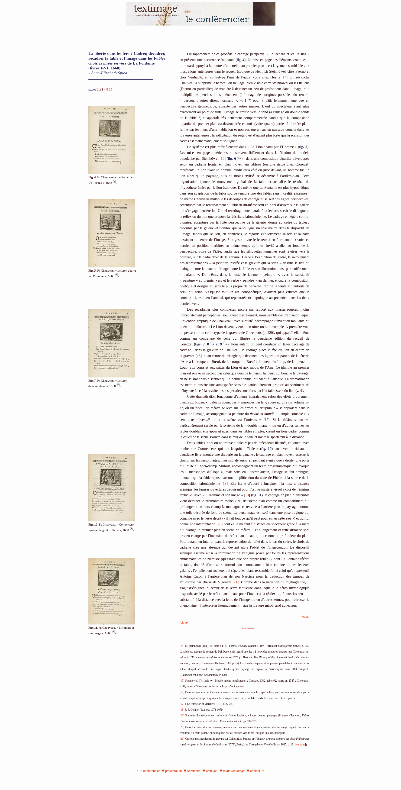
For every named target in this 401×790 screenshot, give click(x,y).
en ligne (300, 744)
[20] (182, 727)
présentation (173, 771)
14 (284, 77)
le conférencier (150, 771)
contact (255, 771)
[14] (182, 645)
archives (211, 771)
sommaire (248, 628)
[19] (182, 715)
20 (219, 524)
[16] (182, 692)
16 (198, 356)
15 (222, 158)
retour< (184, 622)
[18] (182, 709)
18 (224, 483)
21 (235, 582)
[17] (182, 703)
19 (247, 495)
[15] (182, 680)
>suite (305, 616)
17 (266, 420)
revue (234, 771)
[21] (182, 738)
